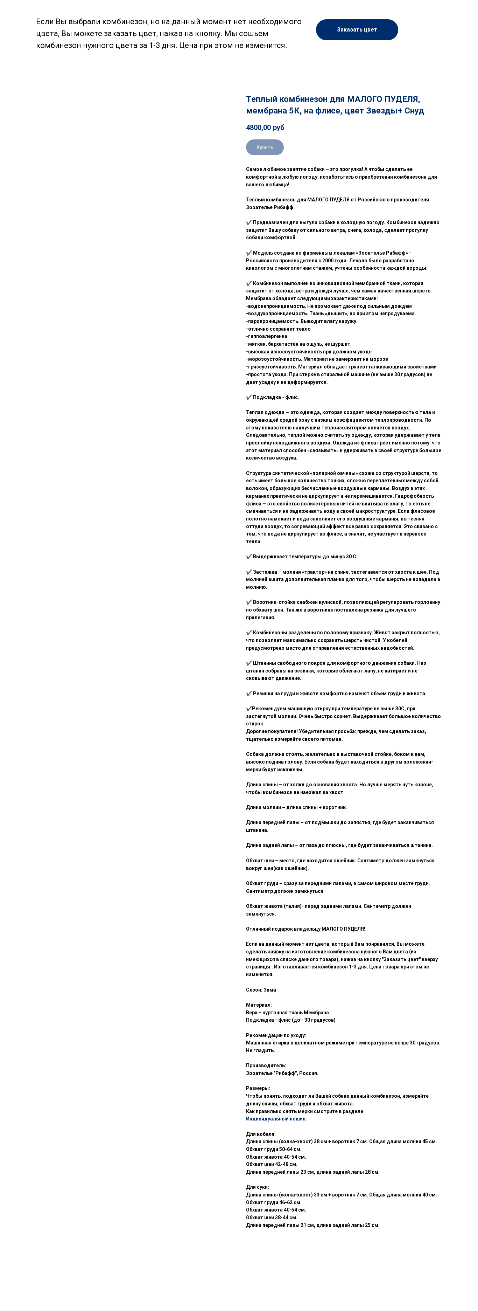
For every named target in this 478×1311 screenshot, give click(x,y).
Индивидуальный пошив (275, 1119)
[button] (357, 29)
